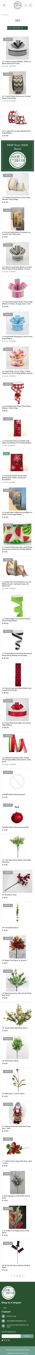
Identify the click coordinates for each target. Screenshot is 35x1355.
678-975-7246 (11, 1316)
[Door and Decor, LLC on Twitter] (2, 1340)
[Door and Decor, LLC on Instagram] (6, 1340)
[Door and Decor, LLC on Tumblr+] (8, 1340)
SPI (8, 15)
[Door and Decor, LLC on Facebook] (4, 1340)
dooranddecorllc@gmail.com (16, 1321)
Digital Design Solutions (22, 1349)
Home (3, 15)
